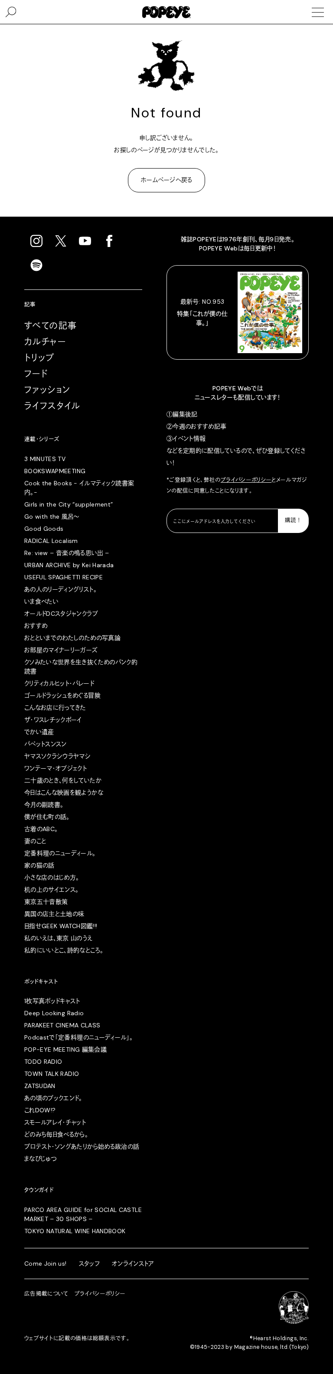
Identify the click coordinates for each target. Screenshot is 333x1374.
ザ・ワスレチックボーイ (53, 720)
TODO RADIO (43, 1061)
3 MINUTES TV (44, 459)
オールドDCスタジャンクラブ (61, 613)
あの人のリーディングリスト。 (60, 589)
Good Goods (44, 529)
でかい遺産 (39, 732)
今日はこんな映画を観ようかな (63, 792)
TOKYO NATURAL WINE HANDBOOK (74, 1231)
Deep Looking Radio (54, 1013)
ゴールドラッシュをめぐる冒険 (62, 695)
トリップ (39, 358)
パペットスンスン (45, 744)
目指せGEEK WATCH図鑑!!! (60, 926)
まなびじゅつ (40, 1159)
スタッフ (89, 1263)
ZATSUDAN (40, 1086)
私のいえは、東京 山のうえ (58, 938)
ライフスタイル (52, 406)
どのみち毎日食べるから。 (56, 1134)
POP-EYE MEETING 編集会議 (65, 1049)
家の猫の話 (39, 865)
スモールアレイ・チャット (55, 1122)
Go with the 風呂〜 (51, 516)
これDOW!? (40, 1110)
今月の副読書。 (43, 805)
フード (36, 374)
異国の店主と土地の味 (54, 914)
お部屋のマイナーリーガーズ (61, 650)
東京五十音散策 (46, 902)
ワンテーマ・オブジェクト (55, 768)
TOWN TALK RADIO (51, 1074)
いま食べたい (41, 601)
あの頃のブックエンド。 (53, 1098)
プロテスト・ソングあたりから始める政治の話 (81, 1146)
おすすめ (35, 626)
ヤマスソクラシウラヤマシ (57, 756)
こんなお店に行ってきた (55, 707)
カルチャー (45, 342)
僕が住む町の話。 (47, 817)
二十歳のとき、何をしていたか (62, 780)
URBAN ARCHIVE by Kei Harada (69, 565)
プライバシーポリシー (246, 480)
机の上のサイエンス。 (51, 889)
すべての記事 (50, 325)
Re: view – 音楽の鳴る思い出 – (66, 553)
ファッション (47, 390)
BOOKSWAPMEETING (54, 471)
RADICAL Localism (51, 541)
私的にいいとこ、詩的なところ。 (63, 950)
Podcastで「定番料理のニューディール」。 (78, 1037)
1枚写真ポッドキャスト (52, 1001)
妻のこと (35, 841)
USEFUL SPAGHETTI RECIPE (63, 577)
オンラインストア (133, 1263)
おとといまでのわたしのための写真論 (72, 638)
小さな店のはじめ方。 (51, 877)
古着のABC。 (41, 829)
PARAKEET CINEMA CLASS (62, 1025)
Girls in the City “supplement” (68, 504)
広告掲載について (46, 1293)
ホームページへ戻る (166, 180)
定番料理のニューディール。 (60, 853)
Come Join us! (45, 1263)
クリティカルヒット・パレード (59, 683)
